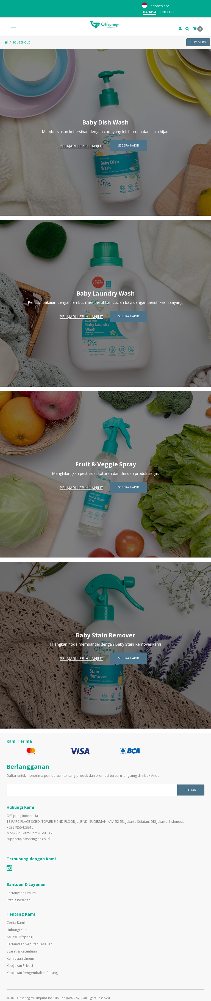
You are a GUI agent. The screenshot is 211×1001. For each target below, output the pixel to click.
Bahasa (149, 12)
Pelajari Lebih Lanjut (81, 145)
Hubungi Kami (17, 929)
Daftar (190, 790)
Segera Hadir (128, 145)
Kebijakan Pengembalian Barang (32, 972)
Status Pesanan (18, 900)
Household (21, 42)
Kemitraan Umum (20, 958)
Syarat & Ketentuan (22, 951)
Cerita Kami (16, 922)
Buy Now (198, 42)
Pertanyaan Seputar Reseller (29, 944)
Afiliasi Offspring (19, 937)
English (167, 12)
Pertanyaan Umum (21, 893)
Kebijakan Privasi (20, 965)
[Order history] (187, 28)
